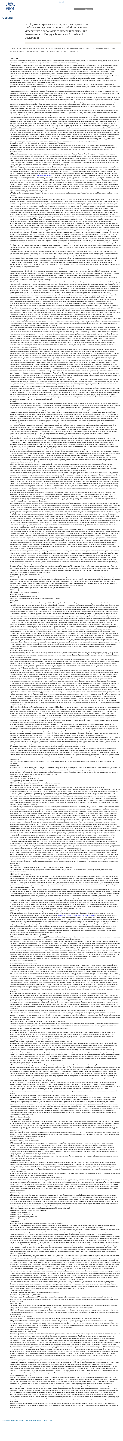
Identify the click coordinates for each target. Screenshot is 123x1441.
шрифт (79, 9)
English (61, 2)
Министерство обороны (45, 176)
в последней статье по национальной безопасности (76, 915)
